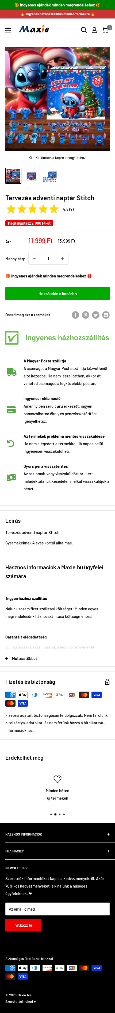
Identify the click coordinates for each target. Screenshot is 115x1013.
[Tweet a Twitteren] (95, 315)
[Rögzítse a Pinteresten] (85, 315)
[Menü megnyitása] (8, 30)
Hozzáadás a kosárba (58, 293)
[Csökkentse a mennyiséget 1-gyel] (34, 258)
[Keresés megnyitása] (84, 30)
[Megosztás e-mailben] (106, 315)
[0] (105, 30)
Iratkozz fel (23, 924)
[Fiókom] (94, 30)
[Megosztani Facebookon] (75, 315)
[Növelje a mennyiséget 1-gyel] (62, 258)
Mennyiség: (15, 258)
